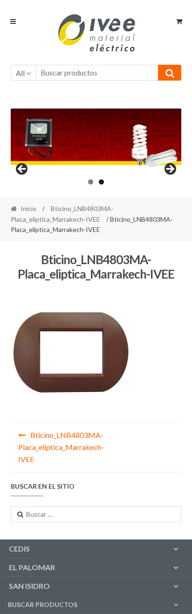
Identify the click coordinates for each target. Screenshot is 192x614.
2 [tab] (101, 181)
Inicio (28, 208)
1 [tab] (90, 181)
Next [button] (170, 170)
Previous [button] (22, 170)
